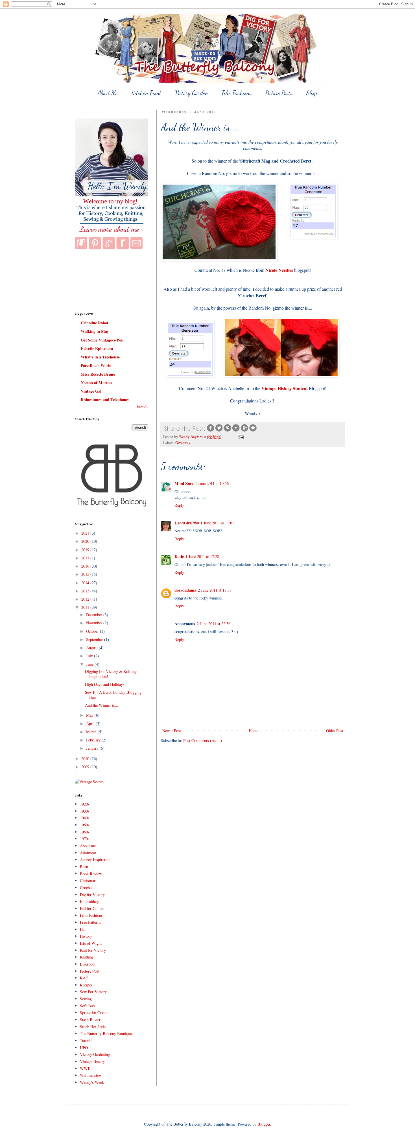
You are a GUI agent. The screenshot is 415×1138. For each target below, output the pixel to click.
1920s (84, 804)
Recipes (86, 985)
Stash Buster (90, 1019)
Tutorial (86, 1040)
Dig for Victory (92, 894)
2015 (85, 574)
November (94, 622)
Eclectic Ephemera (97, 348)
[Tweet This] (219, 430)
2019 (85, 549)
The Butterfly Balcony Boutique (106, 1033)
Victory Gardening (95, 1054)
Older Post (334, 730)
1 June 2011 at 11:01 (217, 523)
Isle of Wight (91, 943)
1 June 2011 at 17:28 (202, 556)
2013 (85, 591)
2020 (85, 541)
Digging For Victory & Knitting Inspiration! (111, 674)
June (90, 664)
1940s (84, 817)
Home (253, 730)
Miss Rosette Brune (98, 374)
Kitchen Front (146, 93)
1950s (84, 825)
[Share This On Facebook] (210, 430)
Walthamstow (91, 1075)
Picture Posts (279, 93)
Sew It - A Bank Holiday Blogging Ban (113, 695)
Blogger (263, 1124)
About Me (108, 93)
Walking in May (95, 331)
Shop (311, 93)
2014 (85, 582)
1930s (84, 811)
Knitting (86, 957)
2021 (85, 533)
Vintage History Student (284, 388)
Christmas (88, 880)
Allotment (88, 852)
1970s (84, 838)
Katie (179, 556)
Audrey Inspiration (95, 859)
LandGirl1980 (186, 523)
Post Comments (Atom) (202, 740)
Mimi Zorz (183, 483)
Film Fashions (237, 93)
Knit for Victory (93, 950)
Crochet (86, 887)
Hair (83, 929)
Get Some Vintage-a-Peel (102, 340)
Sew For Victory (93, 991)
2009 (85, 766)
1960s (84, 832)
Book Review (91, 873)
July (90, 655)
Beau (84, 866)
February (94, 740)
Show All (142, 406)
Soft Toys (87, 1005)
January (93, 748)
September (95, 639)
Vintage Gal (91, 391)
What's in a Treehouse (100, 357)
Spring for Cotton (94, 1012)
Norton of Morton (96, 383)
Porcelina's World (96, 365)
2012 (85, 599)
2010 (85, 758)
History (86, 936)
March (92, 731)
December (94, 614)
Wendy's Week (92, 1082)
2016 (85, 566)
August (92, 647)
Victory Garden (191, 93)
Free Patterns (90, 922)
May (90, 715)
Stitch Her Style (93, 1026)
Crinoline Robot (94, 323)
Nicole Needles (279, 270)
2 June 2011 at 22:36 (213, 623)
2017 (85, 558)
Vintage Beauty (92, 1061)
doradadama (185, 590)
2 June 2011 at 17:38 (214, 590)
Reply (179, 505)
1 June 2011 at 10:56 (212, 483)
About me (88, 845)
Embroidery (89, 901)
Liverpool (87, 964)
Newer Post (171, 730)
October (93, 631)
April (91, 723)
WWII (85, 1068)
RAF (84, 978)
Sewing (86, 998)
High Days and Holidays (104, 684)
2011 (85, 607)
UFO (84, 1047)
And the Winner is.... (102, 705)
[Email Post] (241, 436)
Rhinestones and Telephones (105, 399)
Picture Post (89, 971)
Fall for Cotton (92, 908)
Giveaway (183, 442)
